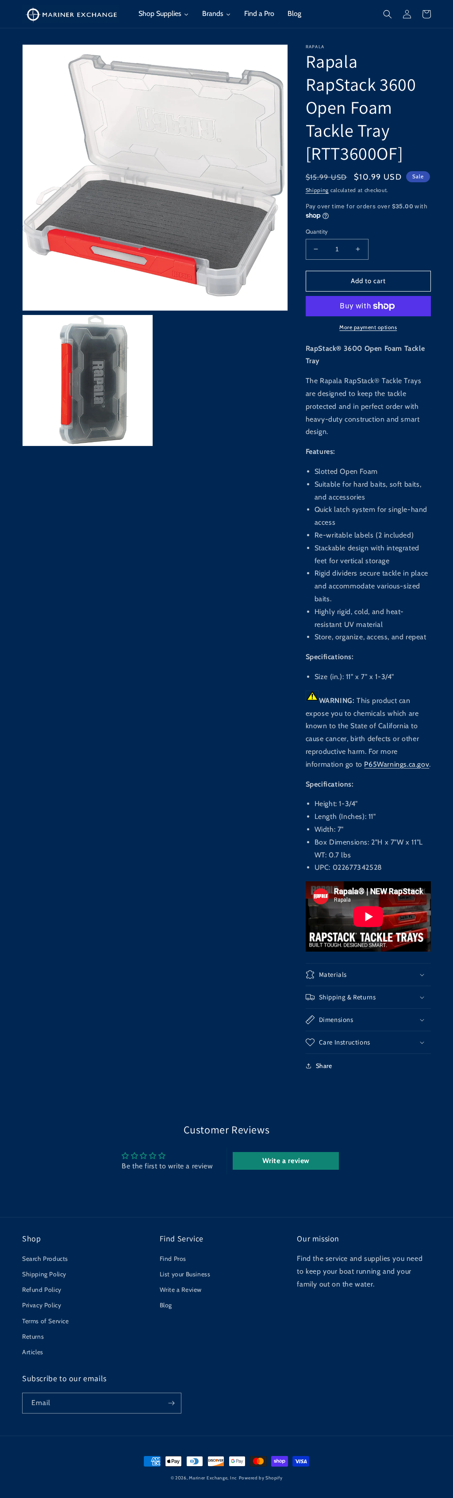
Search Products (45, 1259)
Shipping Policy (44, 1274)
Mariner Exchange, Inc (213, 1478)
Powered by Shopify (261, 1478)
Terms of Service (45, 1321)
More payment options (368, 327)
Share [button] (324, 1066)
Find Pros (173, 1259)
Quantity (317, 231)
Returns (33, 1337)
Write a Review (181, 1290)
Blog (166, 1305)
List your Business (185, 1274)
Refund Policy (41, 1290)
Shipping (317, 190)
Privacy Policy (41, 1305)
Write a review (286, 1160)
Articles (32, 1352)
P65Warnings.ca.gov (396, 764)
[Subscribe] (171, 1403)
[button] (387, 14)
